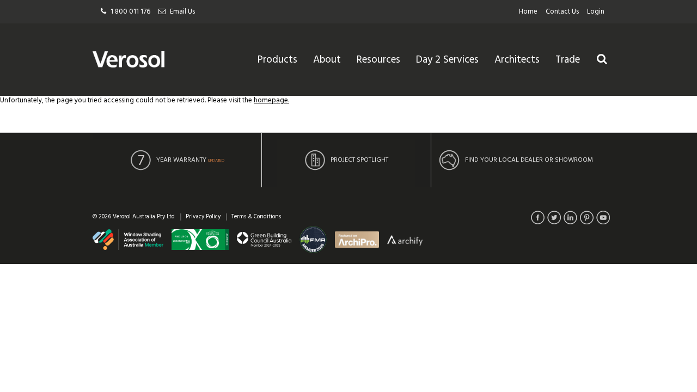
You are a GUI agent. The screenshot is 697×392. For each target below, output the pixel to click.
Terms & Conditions (256, 217)
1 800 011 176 (130, 11)
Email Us (182, 11)
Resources (378, 60)
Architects (517, 60)
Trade (567, 60)
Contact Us (562, 11)
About (327, 60)
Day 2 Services (447, 60)
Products (277, 60)
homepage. (271, 100)
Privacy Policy (203, 217)
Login (595, 11)
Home (528, 11)
